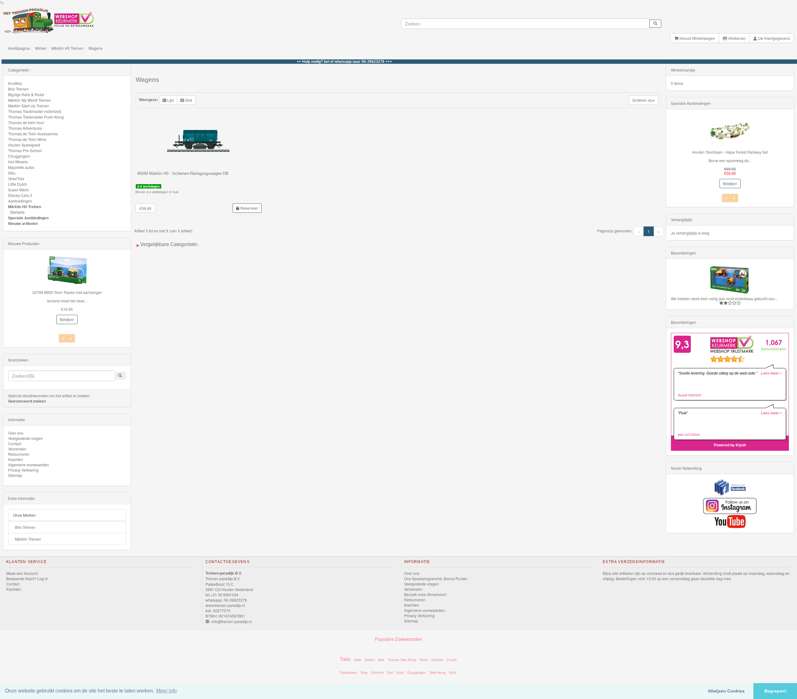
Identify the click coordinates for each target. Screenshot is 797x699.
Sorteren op (642, 100)
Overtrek (437, 660)
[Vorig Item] (71, 338)
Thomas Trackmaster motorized (34, 111)
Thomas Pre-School (25, 150)
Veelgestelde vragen (25, 438)
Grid (188, 100)
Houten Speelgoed (24, 144)
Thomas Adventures (25, 128)
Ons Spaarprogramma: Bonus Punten (436, 578)
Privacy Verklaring (23, 470)
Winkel (40, 48)
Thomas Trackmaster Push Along (36, 116)
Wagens (95, 48)
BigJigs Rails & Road (26, 94)
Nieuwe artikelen (23, 223)
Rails (357, 660)
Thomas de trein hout (26, 122)
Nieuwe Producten (24, 243)
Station (370, 660)
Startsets (17, 212)
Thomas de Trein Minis (27, 139)
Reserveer (248, 208)
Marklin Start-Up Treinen (28, 105)
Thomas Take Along (402, 660)
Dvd (390, 672)
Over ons (15, 433)
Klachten (15, 459)
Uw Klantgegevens (773, 38)
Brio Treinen (18, 88)
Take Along (437, 672)
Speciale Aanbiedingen (28, 218)
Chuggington (19, 156)
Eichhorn (377, 672)
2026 (400, 672)
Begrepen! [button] (775, 690)
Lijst (170, 100)
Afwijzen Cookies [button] (726, 690)
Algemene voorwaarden (28, 464)
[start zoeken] (655, 24)
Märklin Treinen (28, 539)
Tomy (364, 672)
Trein (345, 659)
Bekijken (67, 319)
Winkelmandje (683, 69)
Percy (424, 660)
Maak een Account (22, 573)
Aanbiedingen (20, 200)
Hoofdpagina (19, 48)
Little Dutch (17, 184)
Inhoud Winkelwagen (696, 38)
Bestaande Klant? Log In (27, 578)
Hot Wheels (18, 161)
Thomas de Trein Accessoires (33, 133)
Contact (14, 443)
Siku (12, 172)
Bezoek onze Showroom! (425, 594)
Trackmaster (348, 672)
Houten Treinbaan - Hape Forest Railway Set (730, 152)
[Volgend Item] (63, 338)
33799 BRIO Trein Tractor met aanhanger (67, 292)
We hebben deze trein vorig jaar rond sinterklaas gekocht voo (723, 298)
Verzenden (17, 448)
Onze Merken (24, 515)
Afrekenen (736, 38)
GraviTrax (16, 178)
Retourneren (19, 454)
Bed (381, 660)
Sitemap (15, 475)
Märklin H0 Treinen (67, 48)
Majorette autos (21, 167)
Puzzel (451, 660)
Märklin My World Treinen (29, 100)
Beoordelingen (683, 252)
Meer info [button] (166, 690)
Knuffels (15, 83)
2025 (452, 672)
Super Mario (18, 189)
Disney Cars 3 (20, 195)
